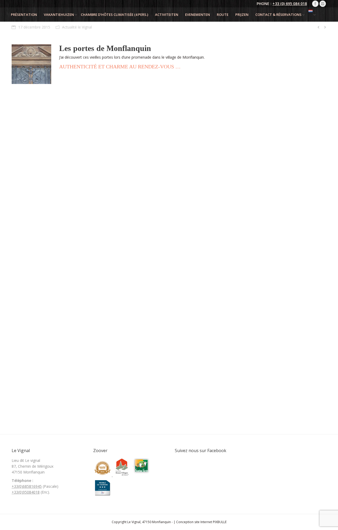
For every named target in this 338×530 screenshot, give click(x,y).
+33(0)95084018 (26, 492)
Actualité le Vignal (77, 27)
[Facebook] (315, 4)
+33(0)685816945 (27, 486)
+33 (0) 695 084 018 (290, 3)
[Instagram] (323, 4)
